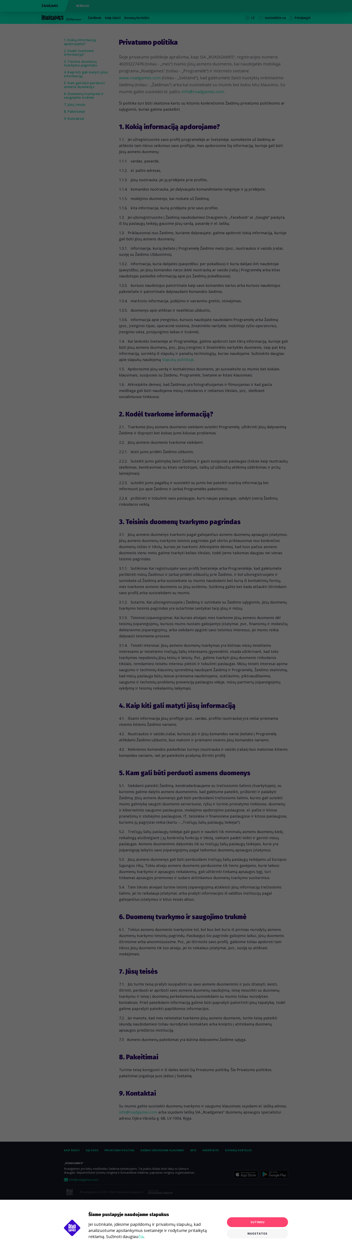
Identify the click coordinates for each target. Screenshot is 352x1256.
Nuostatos (257, 1233)
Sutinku (258, 1222)
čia (141, 1236)
